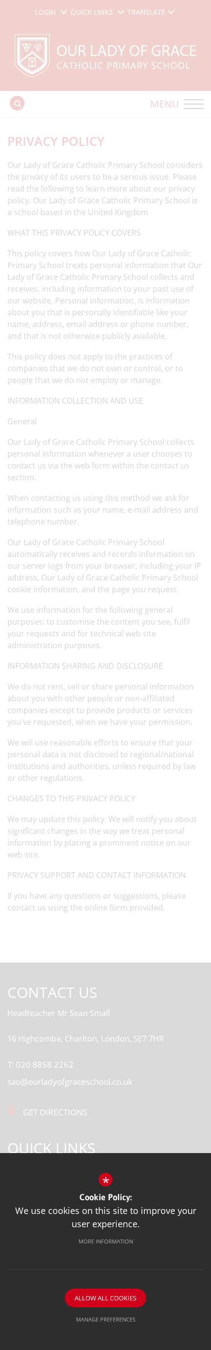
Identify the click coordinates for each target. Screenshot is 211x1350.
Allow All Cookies (105, 1298)
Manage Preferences (105, 1319)
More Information (106, 1241)
